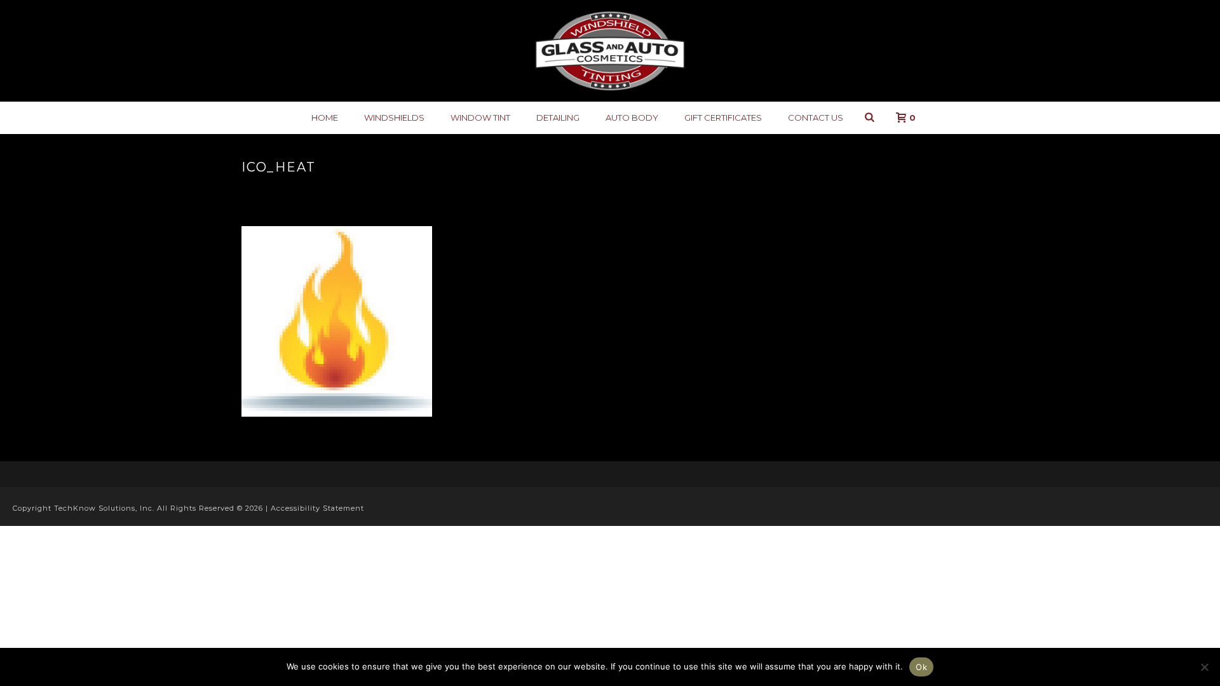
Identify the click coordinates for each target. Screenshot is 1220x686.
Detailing (558, 117)
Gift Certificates (723, 117)
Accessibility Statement (317, 508)
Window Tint (480, 117)
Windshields (394, 117)
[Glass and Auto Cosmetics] (610, 51)
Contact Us (815, 117)
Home (324, 117)
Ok (921, 667)
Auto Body (632, 117)
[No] (1204, 667)
